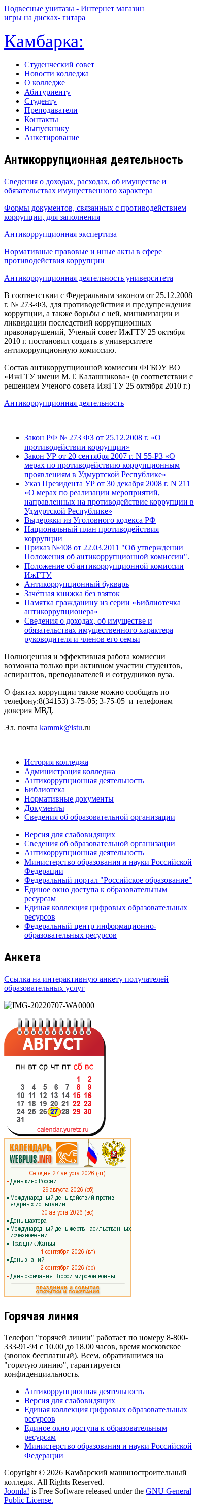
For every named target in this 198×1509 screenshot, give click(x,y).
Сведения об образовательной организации (99, 817)
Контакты (41, 119)
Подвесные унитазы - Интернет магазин (74, 8)
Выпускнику (46, 128)
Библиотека (44, 789)
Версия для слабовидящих (69, 834)
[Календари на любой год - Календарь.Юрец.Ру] (55, 1133)
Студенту (40, 101)
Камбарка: (44, 41)
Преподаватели (51, 110)
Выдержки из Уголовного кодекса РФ (90, 520)
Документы (44, 808)
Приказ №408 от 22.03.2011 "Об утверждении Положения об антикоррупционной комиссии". (106, 552)
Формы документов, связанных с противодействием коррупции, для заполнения (95, 212)
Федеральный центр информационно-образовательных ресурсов (90, 930)
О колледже (44, 82)
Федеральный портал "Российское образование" (108, 880)
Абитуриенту (47, 91)
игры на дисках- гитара (44, 17)
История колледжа (56, 762)
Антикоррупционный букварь (76, 584)
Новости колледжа (56, 73)
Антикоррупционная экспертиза (60, 234)
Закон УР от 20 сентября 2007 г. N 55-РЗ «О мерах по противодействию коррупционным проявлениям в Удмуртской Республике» (102, 465)
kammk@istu (61, 727)
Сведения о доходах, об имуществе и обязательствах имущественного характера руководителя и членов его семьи (98, 629)
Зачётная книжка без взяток (72, 593)
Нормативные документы (69, 798)
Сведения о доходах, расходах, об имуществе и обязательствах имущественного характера (85, 186)
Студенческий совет (59, 64)
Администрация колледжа (69, 771)
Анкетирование (51, 137)
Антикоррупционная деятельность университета (88, 278)
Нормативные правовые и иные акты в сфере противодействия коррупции (83, 256)
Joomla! (16, 1491)
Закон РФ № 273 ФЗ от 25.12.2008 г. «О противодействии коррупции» (92, 442)
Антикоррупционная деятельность (64, 403)
